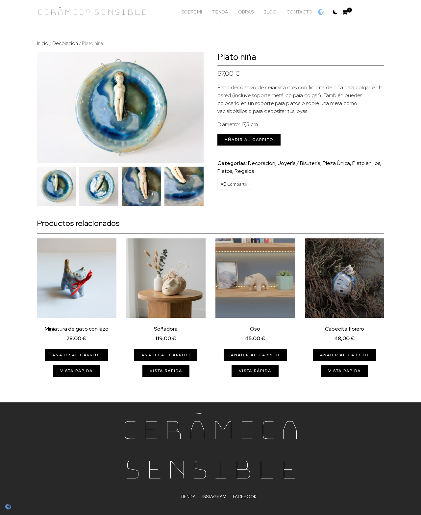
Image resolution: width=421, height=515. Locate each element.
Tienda (220, 12)
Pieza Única (336, 163)
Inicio (42, 43)
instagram (214, 497)
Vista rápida (76, 370)
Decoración (65, 43)
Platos (224, 171)
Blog (270, 12)
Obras (246, 12)
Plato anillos (366, 163)
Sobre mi (191, 12)
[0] (345, 12)
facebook (245, 497)
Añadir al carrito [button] (76, 355)
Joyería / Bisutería (299, 163)
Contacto (299, 12)
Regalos (244, 171)
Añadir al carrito (249, 139)
